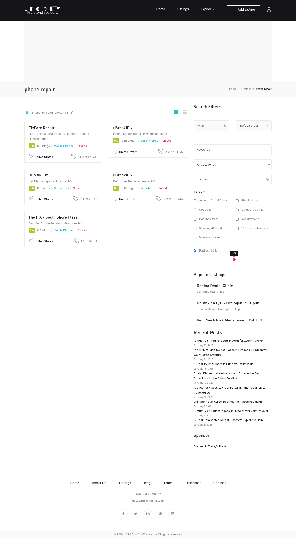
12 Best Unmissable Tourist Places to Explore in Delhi (228, 420)
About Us (99, 483)
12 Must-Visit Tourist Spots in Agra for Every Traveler (228, 340)
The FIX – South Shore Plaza (53, 217)
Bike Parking (249, 200)
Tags (198, 192)
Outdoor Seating (252, 209)
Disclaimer (193, 483)
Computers (61, 188)
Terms (168, 483)
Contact (219, 483)
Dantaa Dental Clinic (215, 285)
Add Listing (246, 9)
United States (44, 157)
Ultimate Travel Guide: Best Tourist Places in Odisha (228, 401)
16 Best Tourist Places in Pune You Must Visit (223, 364)
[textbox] (232, 165)
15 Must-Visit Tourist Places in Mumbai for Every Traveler (231, 411)
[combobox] (233, 164)
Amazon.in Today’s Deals (210, 446)
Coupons (204, 209)
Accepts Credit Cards (213, 200)
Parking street (208, 218)
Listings (183, 9)
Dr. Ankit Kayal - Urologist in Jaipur (228, 303)
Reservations (250, 218)
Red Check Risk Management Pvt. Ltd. (230, 320)
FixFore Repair (42, 127)
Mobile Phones (64, 146)
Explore (207, 9)
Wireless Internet (210, 237)
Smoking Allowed (210, 228)
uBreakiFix (122, 127)
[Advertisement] (148, 51)
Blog (147, 483)
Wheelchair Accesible (255, 228)
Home (160, 9)
